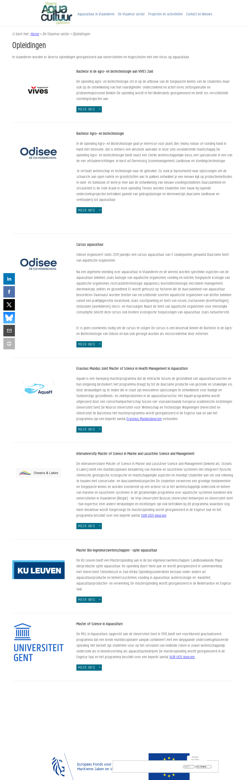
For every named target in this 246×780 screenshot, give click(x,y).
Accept (187, 767)
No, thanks (202, 767)
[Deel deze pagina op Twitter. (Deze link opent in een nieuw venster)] (9, 305)
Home (34, 34)
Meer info (86, 109)
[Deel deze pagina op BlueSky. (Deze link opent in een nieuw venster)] (9, 317)
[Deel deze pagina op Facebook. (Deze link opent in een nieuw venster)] (9, 292)
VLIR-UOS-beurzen (153, 516)
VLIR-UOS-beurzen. (182, 657)
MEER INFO (86, 210)
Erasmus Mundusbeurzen (144, 419)
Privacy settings (195, 758)
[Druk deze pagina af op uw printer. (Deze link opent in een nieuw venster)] (9, 343)
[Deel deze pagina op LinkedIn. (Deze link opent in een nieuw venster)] (9, 279)
